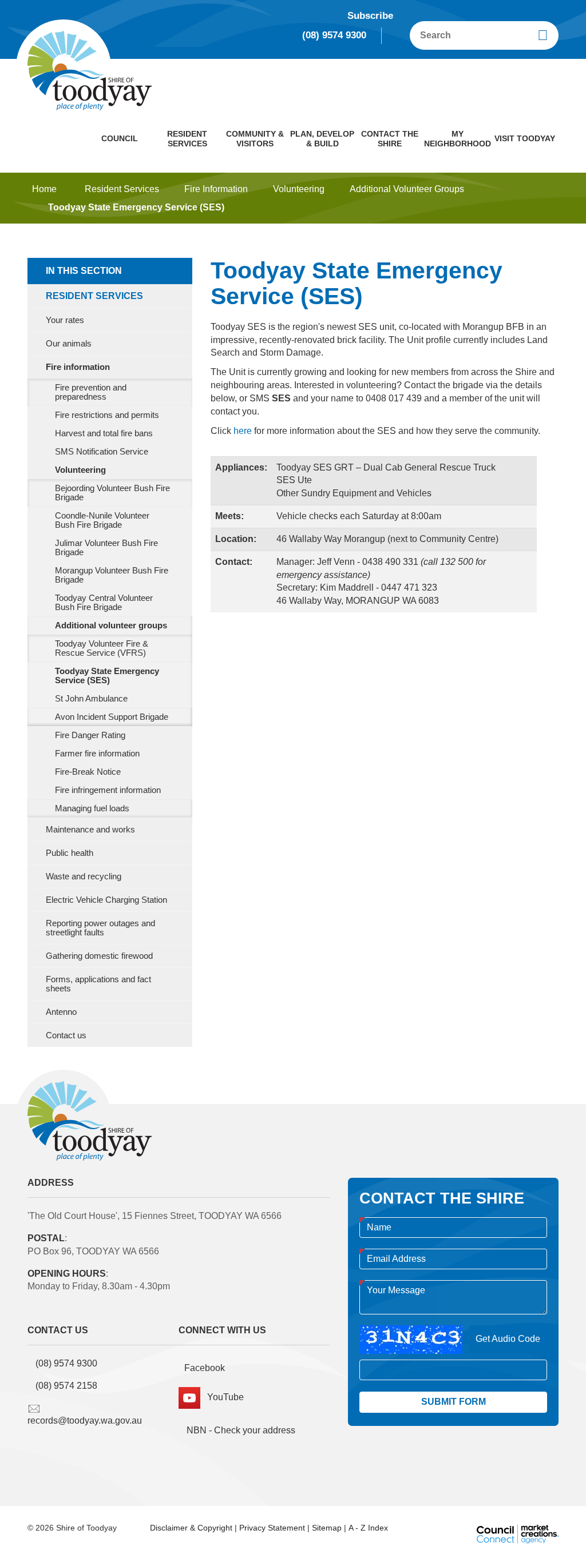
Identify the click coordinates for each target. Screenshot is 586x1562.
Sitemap (327, 1527)
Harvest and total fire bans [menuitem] (104, 433)
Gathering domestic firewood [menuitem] (99, 956)
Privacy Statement (272, 1527)
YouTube (222, 1397)
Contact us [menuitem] (66, 1035)
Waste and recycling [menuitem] (83, 876)
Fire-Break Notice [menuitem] (88, 771)
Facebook (204, 1368)
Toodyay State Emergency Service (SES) (136, 207)
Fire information (216, 189)
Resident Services (187, 138)
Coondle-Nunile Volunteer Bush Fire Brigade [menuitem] (102, 520)
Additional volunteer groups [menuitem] (111, 625)
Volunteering (298, 189)
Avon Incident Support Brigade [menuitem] (111, 717)
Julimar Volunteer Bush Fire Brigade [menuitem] (106, 548)
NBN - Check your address (239, 1430)
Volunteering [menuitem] (80, 470)
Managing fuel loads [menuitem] (92, 808)
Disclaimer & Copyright (191, 1527)
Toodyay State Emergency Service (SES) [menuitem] (107, 676)
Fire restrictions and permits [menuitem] (107, 415)
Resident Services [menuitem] (94, 296)
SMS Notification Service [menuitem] (101, 451)
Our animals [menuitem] (69, 343)
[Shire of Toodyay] (89, 69)
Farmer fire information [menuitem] (97, 753)
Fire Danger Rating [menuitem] (90, 735)
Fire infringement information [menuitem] (108, 790)
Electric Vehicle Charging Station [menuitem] (106, 899)
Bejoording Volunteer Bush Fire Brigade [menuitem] (112, 493)
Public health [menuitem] (69, 853)
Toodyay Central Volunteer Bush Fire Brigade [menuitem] (104, 602)
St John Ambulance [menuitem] (91, 698)
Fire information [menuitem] (78, 367)
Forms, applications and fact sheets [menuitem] (98, 984)
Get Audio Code (508, 1339)
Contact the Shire (389, 138)
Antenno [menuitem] (61, 1012)
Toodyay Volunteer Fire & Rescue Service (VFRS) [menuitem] (101, 648)
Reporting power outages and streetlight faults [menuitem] (100, 928)
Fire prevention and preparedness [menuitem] (90, 392)
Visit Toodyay (524, 138)
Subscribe (370, 15)
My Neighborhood (457, 138)
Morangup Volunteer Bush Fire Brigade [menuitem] (111, 575)
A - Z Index (368, 1527)
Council (119, 138)
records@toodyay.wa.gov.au (84, 1420)
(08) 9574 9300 (334, 35)
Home (44, 189)
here (242, 431)
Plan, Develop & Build (322, 138)
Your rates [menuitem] (65, 320)
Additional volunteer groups (407, 189)
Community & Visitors (255, 138)
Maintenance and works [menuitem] (90, 829)
